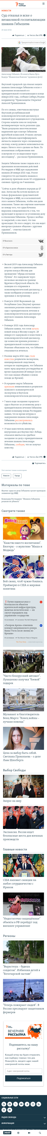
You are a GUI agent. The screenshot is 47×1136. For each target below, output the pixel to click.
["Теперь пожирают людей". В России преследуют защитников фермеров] (23, 990)
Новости (6, 11)
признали (9, 387)
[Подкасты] (4, 1110)
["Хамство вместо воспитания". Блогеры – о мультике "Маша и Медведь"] (23, 528)
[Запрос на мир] (23, 786)
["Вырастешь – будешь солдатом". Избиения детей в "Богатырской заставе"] (23, 951)
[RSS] (38, 1104)
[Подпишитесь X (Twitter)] (15, 1104)
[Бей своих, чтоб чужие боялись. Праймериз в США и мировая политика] (23, 566)
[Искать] (40, 1133)
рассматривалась (23, 420)
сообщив (20, 445)
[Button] (18, 35)
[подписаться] (9, 1110)
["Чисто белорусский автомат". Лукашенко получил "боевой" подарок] (23, 661)
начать (35, 329)
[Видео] (29, 1133)
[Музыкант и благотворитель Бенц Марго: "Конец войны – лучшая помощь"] (23, 699)
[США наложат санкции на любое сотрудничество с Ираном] (23, 865)
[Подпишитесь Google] (4, 1104)
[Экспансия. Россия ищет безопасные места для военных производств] (23, 817)
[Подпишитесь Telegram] (27, 1104)
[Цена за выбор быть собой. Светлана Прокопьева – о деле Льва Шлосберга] (23, 738)
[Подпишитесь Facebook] (9, 1104)
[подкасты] (18, 1133)
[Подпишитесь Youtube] (21, 1104)
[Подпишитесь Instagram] (32, 1104)
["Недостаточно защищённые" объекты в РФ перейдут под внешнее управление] (23, 904)
